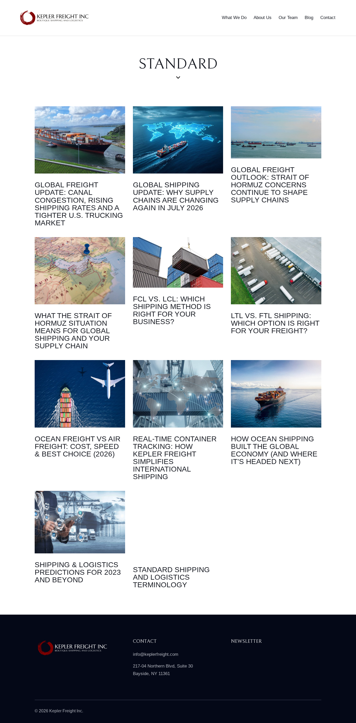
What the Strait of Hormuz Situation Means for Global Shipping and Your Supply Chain (73, 331)
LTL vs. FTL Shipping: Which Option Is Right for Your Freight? (275, 323)
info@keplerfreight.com (155, 654)
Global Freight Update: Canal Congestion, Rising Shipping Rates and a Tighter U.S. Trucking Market (79, 203)
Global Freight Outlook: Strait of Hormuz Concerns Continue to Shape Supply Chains (270, 185)
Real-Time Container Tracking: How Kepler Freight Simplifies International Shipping (175, 457)
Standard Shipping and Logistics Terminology (171, 577)
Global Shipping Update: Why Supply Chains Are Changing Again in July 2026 (176, 196)
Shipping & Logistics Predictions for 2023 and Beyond (78, 572)
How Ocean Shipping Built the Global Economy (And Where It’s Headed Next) (274, 450)
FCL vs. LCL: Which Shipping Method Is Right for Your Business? (172, 310)
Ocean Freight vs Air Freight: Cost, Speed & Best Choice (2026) (77, 446)
